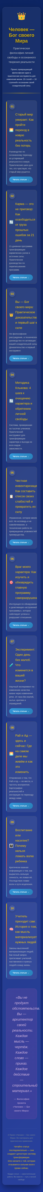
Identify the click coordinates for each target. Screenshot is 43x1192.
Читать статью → (21, 180)
